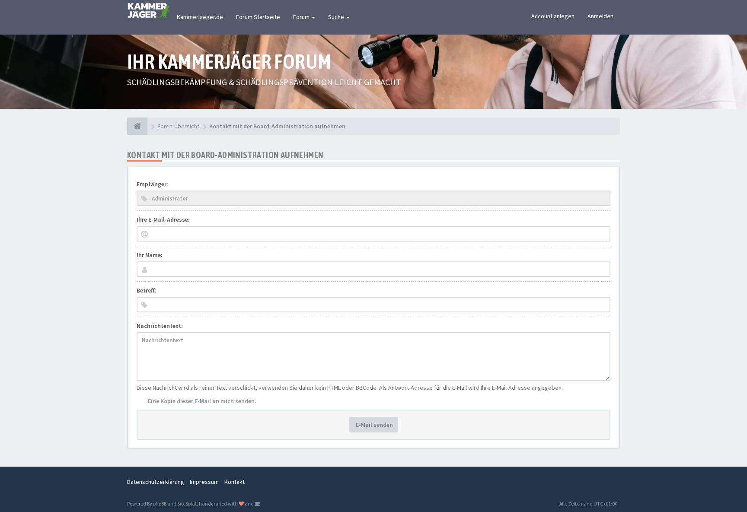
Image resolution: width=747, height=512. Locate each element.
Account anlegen (553, 16)
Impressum (204, 482)
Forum (302, 17)
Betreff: (146, 290)
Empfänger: (152, 184)
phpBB (159, 503)
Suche (336, 17)
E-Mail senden (373, 425)
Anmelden (600, 16)
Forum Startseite (258, 17)
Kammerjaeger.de (200, 17)
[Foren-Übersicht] (137, 126)
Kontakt (234, 482)
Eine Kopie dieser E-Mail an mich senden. (202, 401)
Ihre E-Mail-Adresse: (163, 219)
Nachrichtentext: (160, 326)
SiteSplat (187, 503)
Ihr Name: (150, 255)
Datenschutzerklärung (155, 482)
